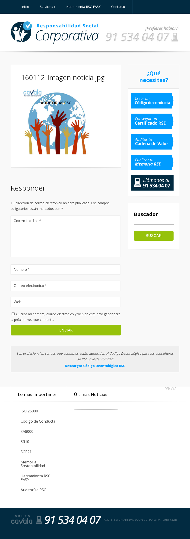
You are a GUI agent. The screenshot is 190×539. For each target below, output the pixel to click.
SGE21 (26, 451)
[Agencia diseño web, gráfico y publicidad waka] (166, 531)
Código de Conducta (38, 421)
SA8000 (27, 431)
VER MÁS (170, 389)
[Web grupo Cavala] (22, 519)
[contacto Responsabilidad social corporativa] (142, 42)
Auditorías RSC (33, 489)
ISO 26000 (29, 411)
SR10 (25, 441)
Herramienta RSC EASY (36, 477)
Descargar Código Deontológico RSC (95, 366)
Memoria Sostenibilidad (33, 463)
